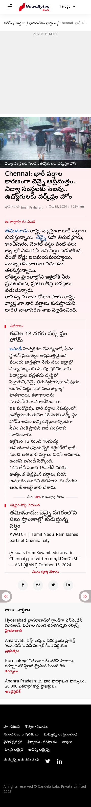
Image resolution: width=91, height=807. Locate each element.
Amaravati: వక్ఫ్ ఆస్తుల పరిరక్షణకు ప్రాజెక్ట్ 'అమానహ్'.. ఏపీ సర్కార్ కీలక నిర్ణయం (40, 644)
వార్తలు (20, 23)
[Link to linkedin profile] (60, 761)
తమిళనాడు (17, 231)
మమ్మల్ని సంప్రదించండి (60, 734)
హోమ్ (8, 23)
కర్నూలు (11, 671)
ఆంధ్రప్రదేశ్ (12, 692)
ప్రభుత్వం (12, 651)
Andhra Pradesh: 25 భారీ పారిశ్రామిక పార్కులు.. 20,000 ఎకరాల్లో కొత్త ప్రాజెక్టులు (45, 684)
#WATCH (18, 535)
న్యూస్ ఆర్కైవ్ (13, 750)
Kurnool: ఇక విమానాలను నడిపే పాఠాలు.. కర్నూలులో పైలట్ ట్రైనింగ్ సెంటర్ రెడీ (40, 664)
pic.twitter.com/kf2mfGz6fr (53, 559)
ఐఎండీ (15, 349)
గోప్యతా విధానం (36, 727)
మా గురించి (12, 727)
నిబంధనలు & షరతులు (21, 734)
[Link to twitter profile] (47, 761)
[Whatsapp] (38, 585)
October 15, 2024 (55, 565)
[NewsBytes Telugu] (34, 7)
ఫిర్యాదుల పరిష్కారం (42, 742)
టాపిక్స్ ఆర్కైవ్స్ (39, 750)
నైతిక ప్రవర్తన (13, 742)
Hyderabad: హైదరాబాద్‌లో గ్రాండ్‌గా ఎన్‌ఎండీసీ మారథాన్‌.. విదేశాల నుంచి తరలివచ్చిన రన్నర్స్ (43, 623)
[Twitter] (53, 585)
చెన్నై (41, 238)
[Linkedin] (68, 585)
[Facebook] (23, 585)
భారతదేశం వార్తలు (42, 23)
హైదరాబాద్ (13, 631)
